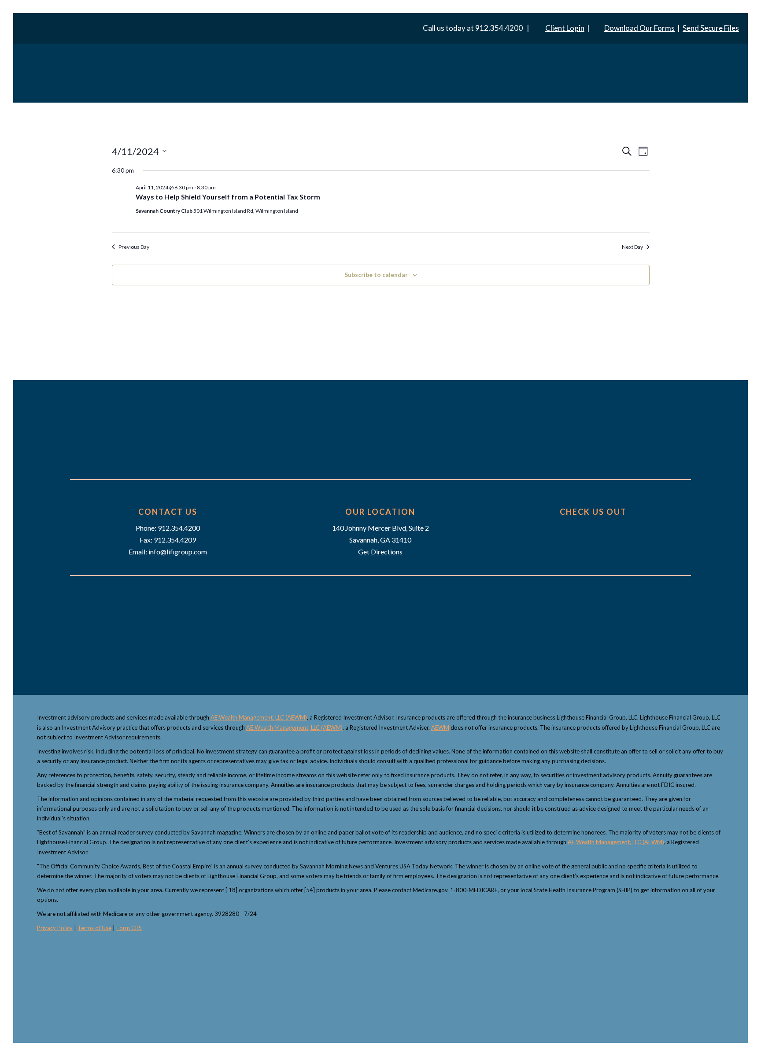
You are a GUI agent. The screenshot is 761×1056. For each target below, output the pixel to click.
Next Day (632, 247)
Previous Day (133, 247)
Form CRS (129, 927)
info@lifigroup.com (177, 551)
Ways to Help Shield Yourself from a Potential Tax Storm (228, 196)
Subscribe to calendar (376, 274)
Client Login (564, 28)
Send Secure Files (711, 28)
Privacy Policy (55, 927)
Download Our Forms (639, 28)
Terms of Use (94, 927)
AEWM (440, 727)
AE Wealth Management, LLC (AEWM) (259, 717)
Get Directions (380, 551)
